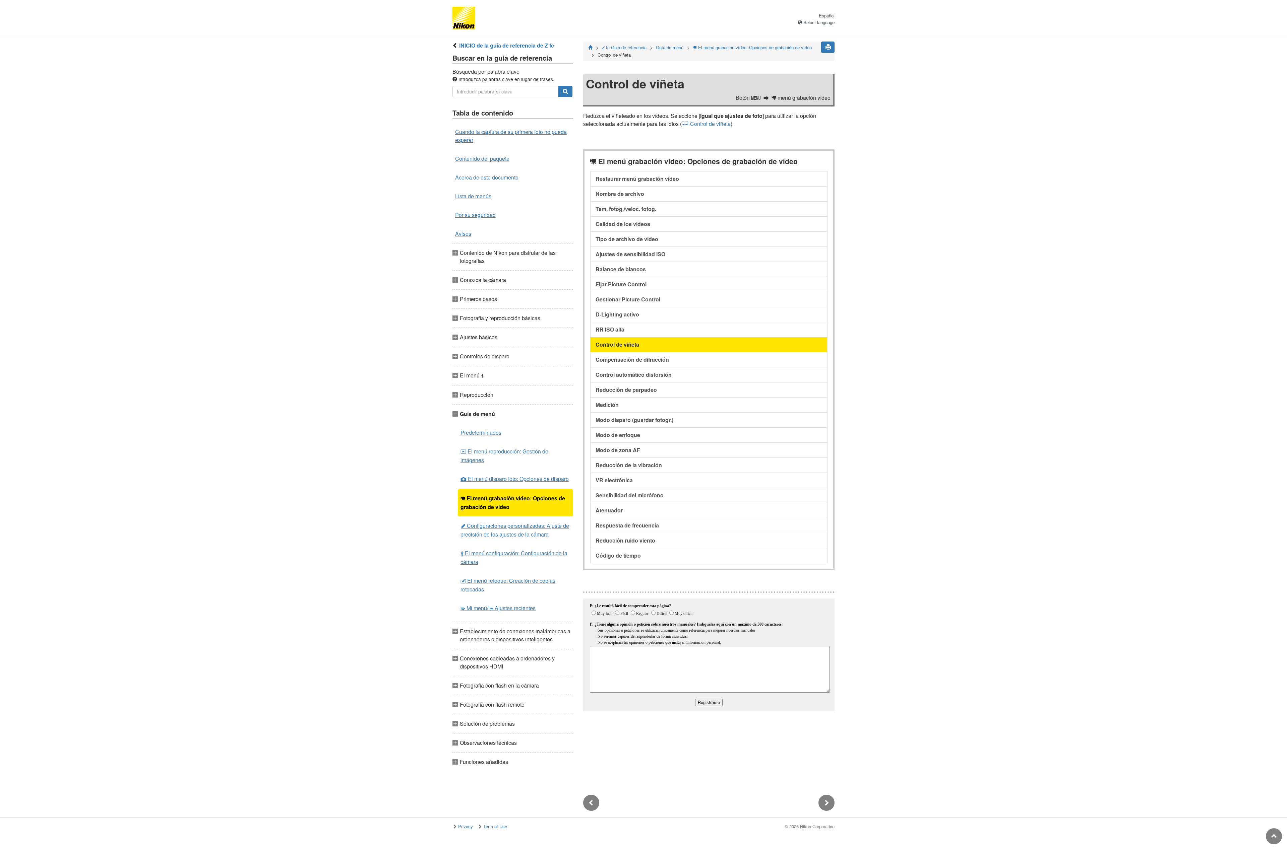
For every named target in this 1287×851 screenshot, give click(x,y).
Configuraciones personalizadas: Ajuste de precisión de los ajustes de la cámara (515, 530)
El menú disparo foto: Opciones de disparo (515, 479)
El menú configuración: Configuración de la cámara (514, 557)
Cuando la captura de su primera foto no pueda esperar (511, 136)
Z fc (624, 47)
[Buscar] (565, 91)
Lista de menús (473, 196)
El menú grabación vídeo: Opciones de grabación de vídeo (513, 502)
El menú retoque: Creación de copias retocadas (508, 585)
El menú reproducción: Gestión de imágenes (504, 455)
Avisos (463, 233)
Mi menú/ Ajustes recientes (498, 608)
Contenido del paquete (482, 158)
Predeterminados (481, 432)
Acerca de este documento (486, 177)
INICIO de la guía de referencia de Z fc (506, 45)
